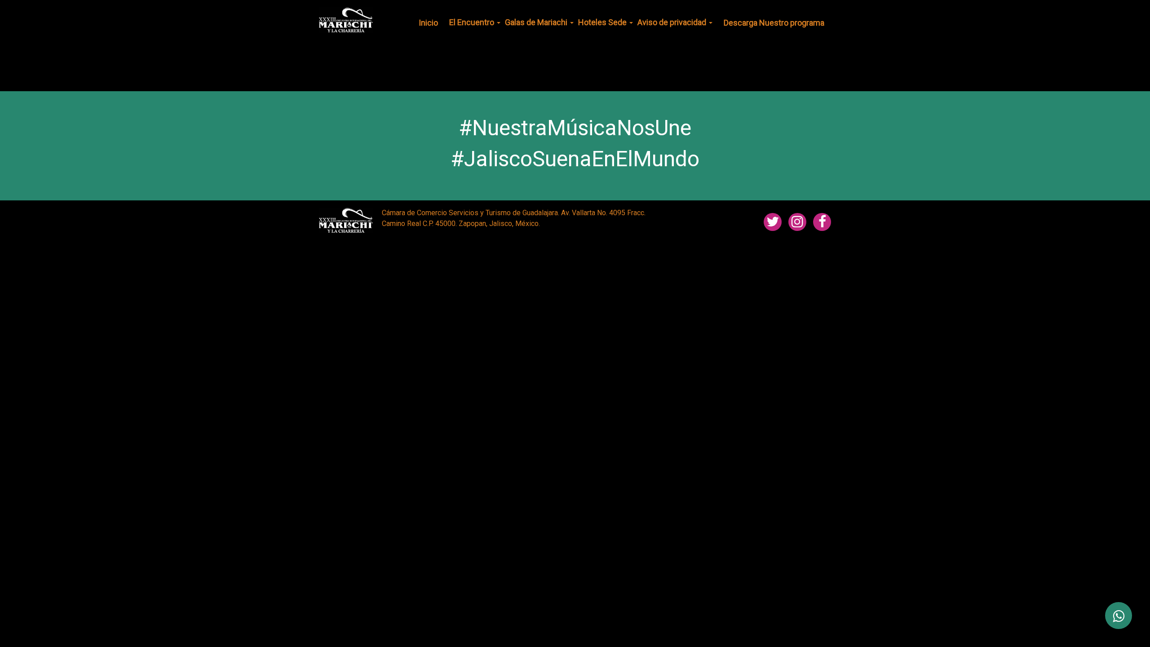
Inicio (428, 22)
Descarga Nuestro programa (774, 22)
